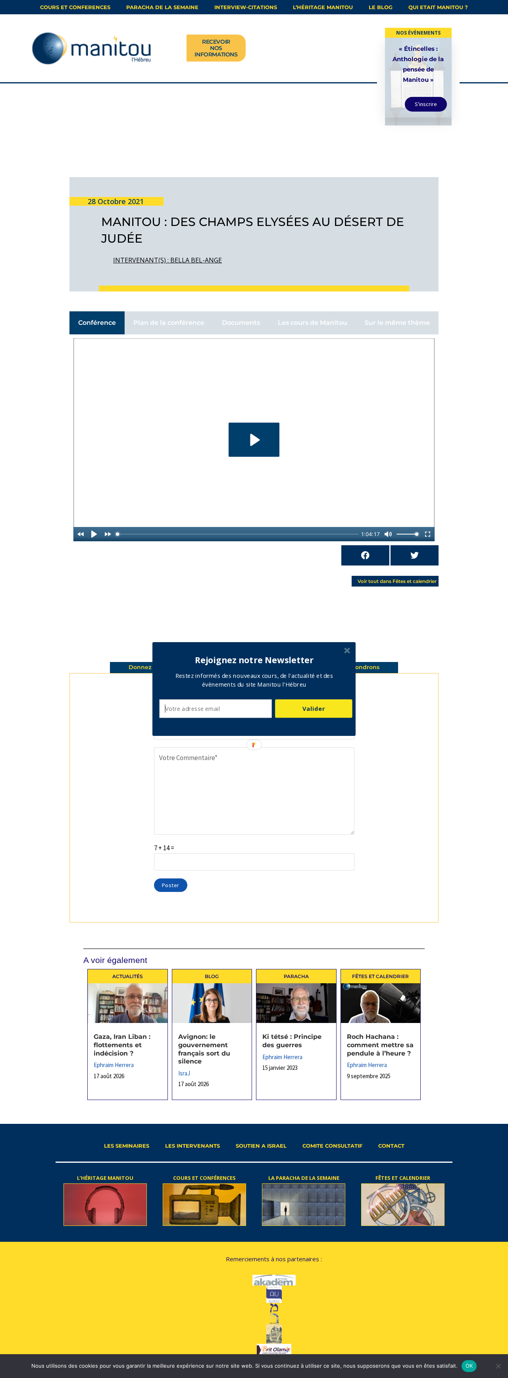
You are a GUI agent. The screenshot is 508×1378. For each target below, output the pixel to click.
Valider (313, 708)
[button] (254, 660)
